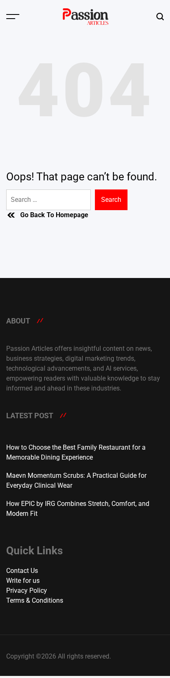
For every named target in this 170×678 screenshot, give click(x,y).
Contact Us (22, 571)
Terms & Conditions (34, 600)
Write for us (23, 581)
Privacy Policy (26, 590)
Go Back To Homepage (54, 215)
